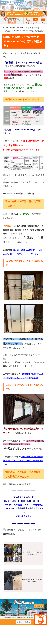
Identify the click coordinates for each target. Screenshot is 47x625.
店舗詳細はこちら (23, 516)
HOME (5, 27)
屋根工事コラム (18, 27)
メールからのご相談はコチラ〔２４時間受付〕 (23, 505)
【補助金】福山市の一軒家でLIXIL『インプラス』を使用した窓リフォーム (23, 460)
